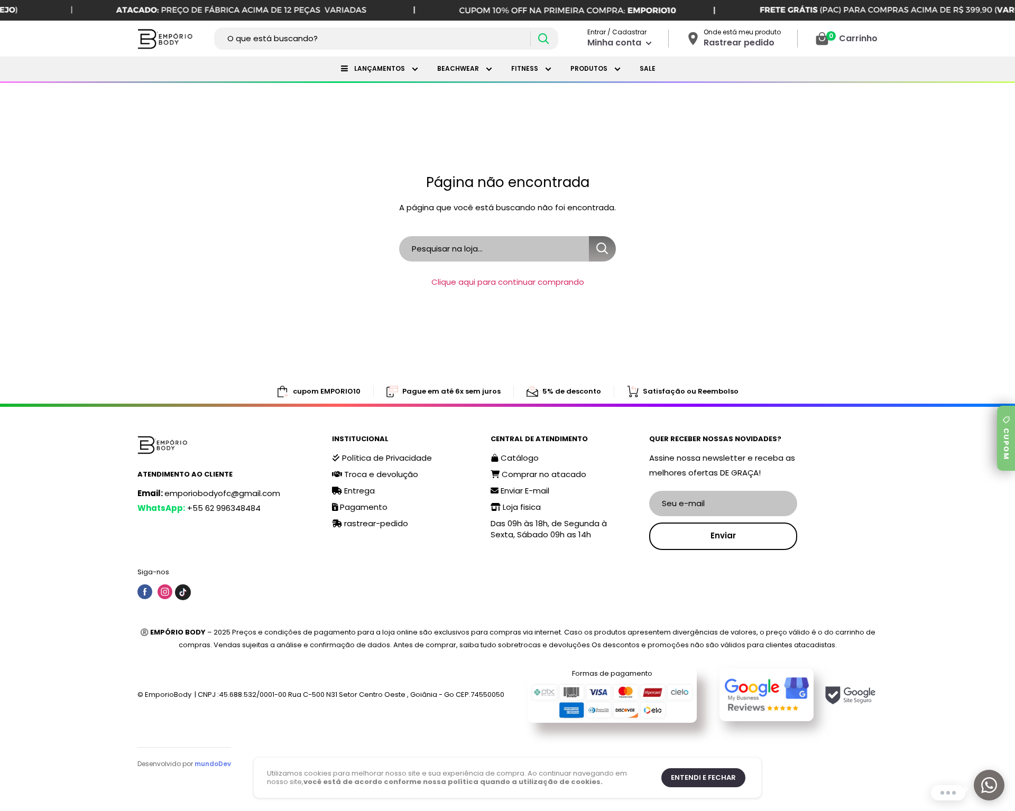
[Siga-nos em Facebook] (144, 591)
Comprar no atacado (543, 474)
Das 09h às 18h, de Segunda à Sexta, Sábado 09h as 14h (549, 529)
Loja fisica (521, 506)
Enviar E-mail (524, 490)
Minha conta (615, 42)
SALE (648, 68)
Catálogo (519, 457)
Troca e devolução (380, 474)
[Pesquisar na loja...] (602, 249)
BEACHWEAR (459, 68)
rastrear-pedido (375, 523)
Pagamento (362, 506)
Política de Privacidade (386, 457)
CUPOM (1006, 444)
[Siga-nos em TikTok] (183, 591)
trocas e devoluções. (555, 645)
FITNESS (525, 68)
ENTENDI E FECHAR (703, 777)
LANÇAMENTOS (380, 68)
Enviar (723, 535)
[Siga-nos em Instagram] (165, 591)
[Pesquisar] (543, 38)
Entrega (358, 490)
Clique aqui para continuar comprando (507, 281)
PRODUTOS (589, 68)
